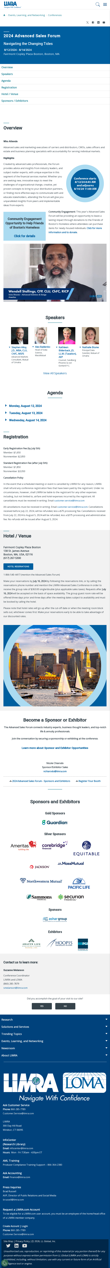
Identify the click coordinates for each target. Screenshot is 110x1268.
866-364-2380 (55, 1164)
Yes (42, 1006)
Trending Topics (11, 1034)
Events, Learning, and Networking (26, 15)
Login (25, 1226)
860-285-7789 (18, 1109)
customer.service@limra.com (69, 500)
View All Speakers (55, 373)
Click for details (24, 236)
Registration (9, 87)
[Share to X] (87, 23)
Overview (7, 67)
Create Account (11, 1226)
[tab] (55, 405)
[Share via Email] (104, 23)
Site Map (8, 1241)
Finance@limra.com (20, 1177)
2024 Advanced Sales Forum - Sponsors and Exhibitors (41, 781)
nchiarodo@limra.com (55, 771)
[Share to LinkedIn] (98, 23)
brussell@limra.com (13, 1199)
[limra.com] (12, 4)
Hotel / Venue (9, 94)
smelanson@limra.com (15, 987)
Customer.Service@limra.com (18, 1113)
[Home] (4, 15)
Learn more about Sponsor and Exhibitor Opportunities (55, 748)
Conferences (55, 15)
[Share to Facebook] (93, 23)
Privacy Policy (22, 1241)
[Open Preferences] (4, 1263)
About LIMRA (9, 1055)
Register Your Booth (89, 781)
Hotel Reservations (18, 566)
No (65, 1006)
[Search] (97, 4)
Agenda (6, 80)
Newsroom (8, 1048)
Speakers (7, 74)
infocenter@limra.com (21, 1148)
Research (7, 1019)
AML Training (11, 1160)
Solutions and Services (15, 1026)
